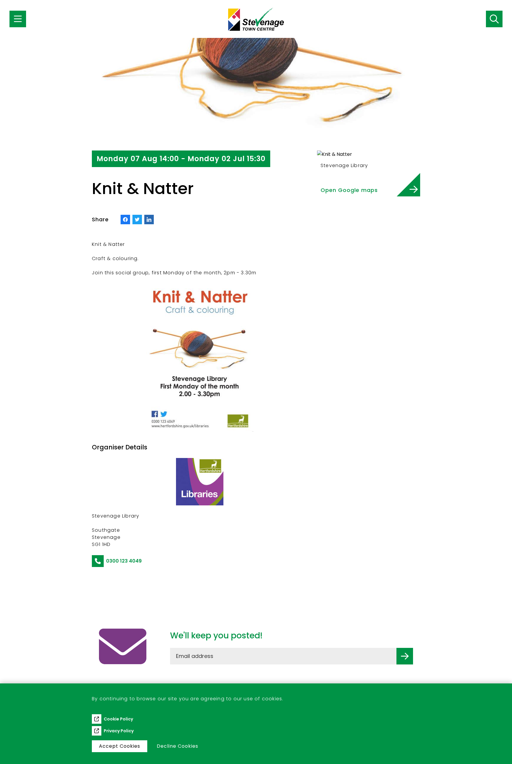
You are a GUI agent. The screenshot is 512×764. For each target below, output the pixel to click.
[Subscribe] (404, 656)
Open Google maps (349, 190)
